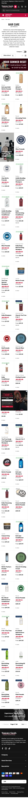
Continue (7, 406)
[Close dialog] (26, 391)
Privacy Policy (9, 403)
